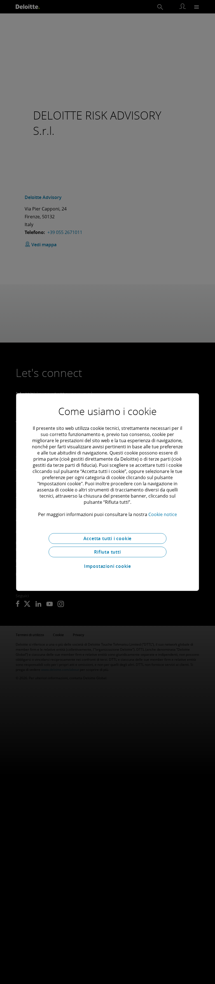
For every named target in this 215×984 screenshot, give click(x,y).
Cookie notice (162, 514)
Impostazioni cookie (107, 566)
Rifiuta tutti (107, 552)
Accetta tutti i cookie (107, 538)
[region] (107, 492)
